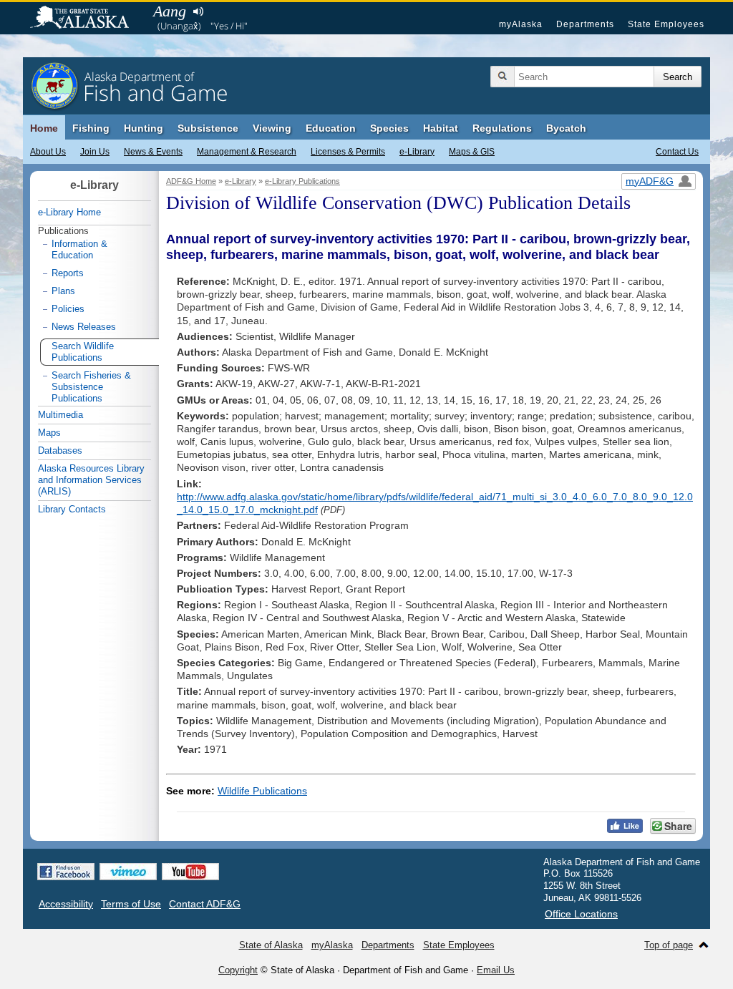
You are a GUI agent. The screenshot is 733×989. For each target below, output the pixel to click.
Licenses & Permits (348, 152)
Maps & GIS (472, 152)
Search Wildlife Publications (83, 352)
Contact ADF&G (205, 904)
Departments (585, 24)
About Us (48, 152)
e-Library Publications (302, 181)
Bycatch (566, 128)
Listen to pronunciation (198, 11)
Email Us (496, 970)
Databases (60, 450)
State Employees (666, 24)
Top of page (668, 945)
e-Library (417, 152)
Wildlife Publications (262, 790)
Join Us (95, 152)
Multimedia (60, 414)
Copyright (238, 970)
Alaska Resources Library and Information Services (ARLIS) (91, 480)
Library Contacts (72, 509)
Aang (169, 11)
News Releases (84, 326)
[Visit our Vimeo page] (128, 871)
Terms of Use (131, 904)
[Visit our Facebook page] (65, 871)
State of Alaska (86, 18)
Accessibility (66, 904)
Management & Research (246, 152)
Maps (49, 432)
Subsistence (208, 128)
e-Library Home (69, 212)
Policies (68, 308)
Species (389, 128)
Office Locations (581, 914)
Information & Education (79, 249)
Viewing (272, 128)
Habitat (440, 128)
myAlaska (521, 24)
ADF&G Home (191, 181)
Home (44, 128)
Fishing (91, 128)
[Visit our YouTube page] (190, 871)
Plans (63, 291)
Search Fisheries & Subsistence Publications (91, 387)
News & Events (153, 152)
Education (331, 128)
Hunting (143, 128)
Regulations (502, 128)
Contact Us (677, 152)
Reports (68, 273)
